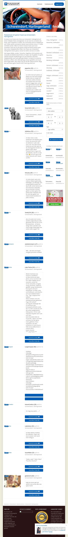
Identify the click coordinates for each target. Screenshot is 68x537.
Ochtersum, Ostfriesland (54, 49)
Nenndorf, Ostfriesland (54, 52)
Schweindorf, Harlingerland (33, 70)
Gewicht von (49, 120)
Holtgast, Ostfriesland (54, 75)
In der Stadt (49, 133)
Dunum (54, 83)
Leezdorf (54, 91)
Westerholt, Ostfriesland (54, 44)
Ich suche (48, 108)
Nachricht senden (33, 99)
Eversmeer (54, 57)
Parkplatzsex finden (56, 139)
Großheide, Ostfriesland (54, 72)
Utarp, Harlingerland (54, 40)
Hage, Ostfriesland (54, 86)
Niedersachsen (20, 504)
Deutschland (13, 504)
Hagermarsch (54, 93)
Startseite (39, 4)
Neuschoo (54, 55)
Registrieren (59, 4)
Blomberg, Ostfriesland (54, 61)
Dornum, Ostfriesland (54, 65)
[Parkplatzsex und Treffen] (12, 4)
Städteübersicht (49, 4)
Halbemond (54, 98)
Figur (47, 126)
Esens (54, 78)
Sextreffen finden (33, 102)
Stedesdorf (54, 96)
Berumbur (54, 80)
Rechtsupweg (54, 88)
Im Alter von (49, 114)
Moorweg (54, 68)
